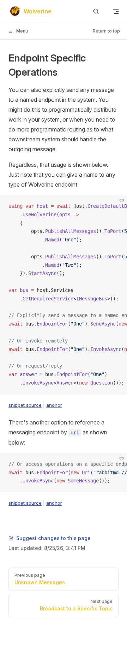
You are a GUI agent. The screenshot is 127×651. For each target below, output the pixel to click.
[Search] (95, 11)
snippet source (25, 405)
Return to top (106, 31)
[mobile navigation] (115, 11)
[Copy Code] (116, 206)
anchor (54, 405)
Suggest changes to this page (53, 538)
